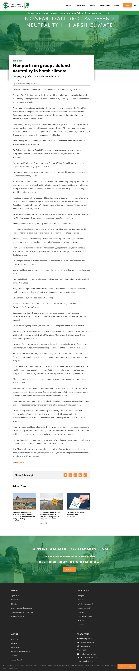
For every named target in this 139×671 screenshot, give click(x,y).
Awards (14, 656)
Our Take (20, 81)
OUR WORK (83, 591)
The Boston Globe (59, 89)
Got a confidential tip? (86, 661)
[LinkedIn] (80, 475)
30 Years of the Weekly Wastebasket (49, 513)
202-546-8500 (85, 646)
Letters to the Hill (84, 608)
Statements (82, 612)
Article (14, 81)
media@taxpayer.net (88, 654)
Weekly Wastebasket (85, 604)
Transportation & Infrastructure (22, 612)
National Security (17, 616)
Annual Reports (17, 660)
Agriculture (15, 596)
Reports (81, 625)
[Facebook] (65, 475)
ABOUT (14, 634)
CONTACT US (83, 634)
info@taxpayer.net (87, 643)
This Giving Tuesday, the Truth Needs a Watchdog (77, 513)
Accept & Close (126, 666)
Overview (14, 639)
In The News (20, 462)
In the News (15, 648)
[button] (135, 5)
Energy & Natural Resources (21, 608)
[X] (70, 475)
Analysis (81, 596)
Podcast (81, 620)
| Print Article (33, 83)
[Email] (85, 475)
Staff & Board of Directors (20, 652)
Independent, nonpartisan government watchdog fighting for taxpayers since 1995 (68, 13)
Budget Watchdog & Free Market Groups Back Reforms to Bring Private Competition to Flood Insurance (23, 516)
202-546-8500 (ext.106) (88, 658)
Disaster (14, 604)
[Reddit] (75, 475)
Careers (14, 643)
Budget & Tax (16, 600)
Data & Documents (85, 616)
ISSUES (14, 591)
